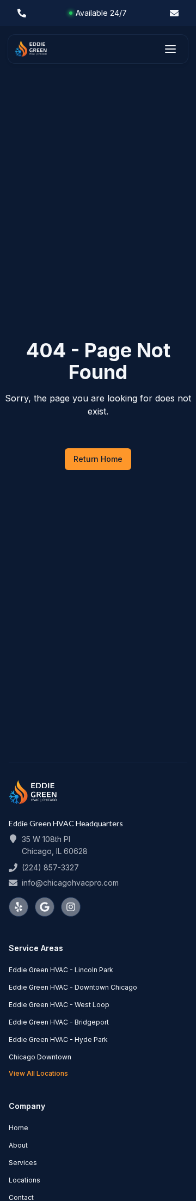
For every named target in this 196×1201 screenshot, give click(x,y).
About (18, 1145)
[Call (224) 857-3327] (21, 13)
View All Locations (38, 1073)
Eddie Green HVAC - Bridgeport (59, 1022)
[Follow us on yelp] (18, 907)
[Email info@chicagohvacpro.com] (174, 13)
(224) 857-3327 (50, 867)
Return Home (98, 459)
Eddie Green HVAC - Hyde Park (58, 1039)
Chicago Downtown (40, 1057)
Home (18, 1128)
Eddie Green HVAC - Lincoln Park (61, 970)
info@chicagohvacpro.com (70, 882)
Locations (24, 1180)
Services (23, 1163)
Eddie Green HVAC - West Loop (59, 1005)
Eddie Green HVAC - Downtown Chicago (73, 987)
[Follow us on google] (44, 907)
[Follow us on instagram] (71, 907)
